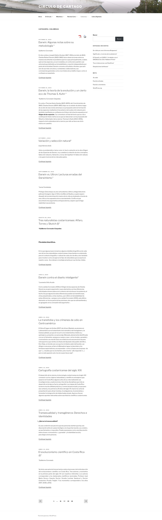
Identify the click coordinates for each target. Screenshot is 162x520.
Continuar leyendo (45, 78)
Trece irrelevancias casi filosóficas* (103, 63)
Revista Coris (71, 16)
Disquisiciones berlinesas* (100, 66)
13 (68, 501)
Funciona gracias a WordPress (47, 515)
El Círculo (48, 16)
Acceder (95, 77)
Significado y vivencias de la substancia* (105, 54)
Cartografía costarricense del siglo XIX (60, 370)
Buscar (95, 35)
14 (72, 501)
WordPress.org (97, 88)
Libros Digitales (97, 16)
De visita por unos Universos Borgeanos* (105, 50)
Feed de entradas (98, 81)
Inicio (40, 16)
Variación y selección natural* (54, 140)
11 (61, 501)
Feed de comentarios (99, 84)
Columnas (84, 16)
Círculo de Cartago (60, 6)
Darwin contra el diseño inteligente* (58, 277)
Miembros (59, 16)
